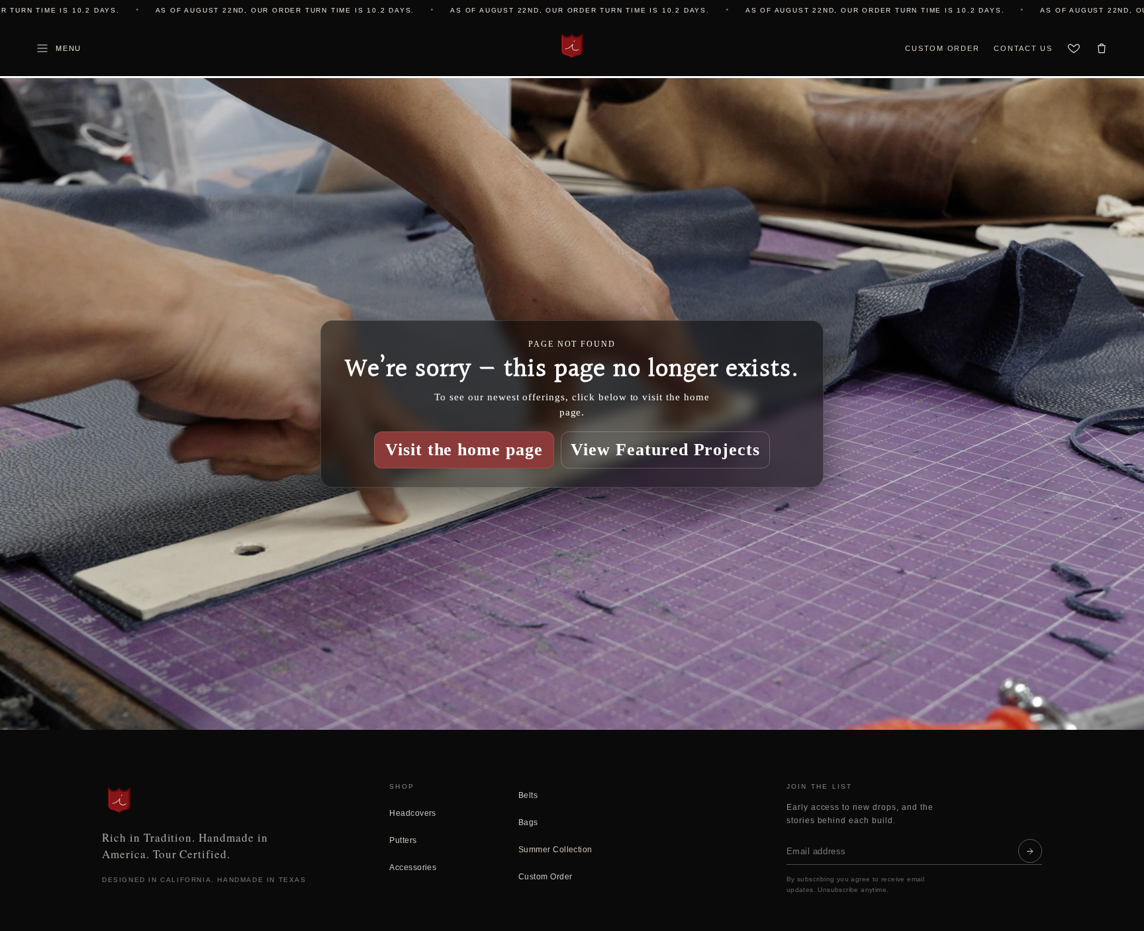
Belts (528, 795)
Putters (402, 840)
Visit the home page (464, 449)
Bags (528, 822)
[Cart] (1101, 48)
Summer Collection (555, 849)
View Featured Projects (665, 449)
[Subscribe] (1030, 851)
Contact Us (1023, 48)
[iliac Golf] (572, 45)
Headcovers (412, 813)
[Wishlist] (1073, 48)
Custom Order (942, 48)
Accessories (412, 867)
